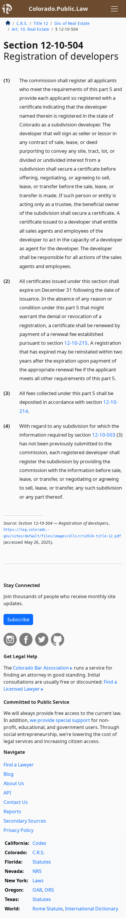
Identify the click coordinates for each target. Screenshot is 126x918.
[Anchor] (74, 265)
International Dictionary (91, 908)
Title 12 (40, 23)
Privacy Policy (18, 830)
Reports (12, 811)
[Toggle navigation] (114, 9)
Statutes (42, 862)
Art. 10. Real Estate (30, 29)
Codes (39, 843)
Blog (8, 774)
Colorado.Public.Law (58, 9)
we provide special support (60, 720)
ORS (49, 890)
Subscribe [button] (18, 619)
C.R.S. (21, 23)
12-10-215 (76, 342)
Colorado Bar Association (41, 668)
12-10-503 (103, 434)
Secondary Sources (25, 821)
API (7, 793)
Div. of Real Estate (72, 23)
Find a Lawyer (19, 764)
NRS (37, 871)
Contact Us (16, 802)
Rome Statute (48, 908)
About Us (14, 783)
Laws (38, 880)
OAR (37, 890)
